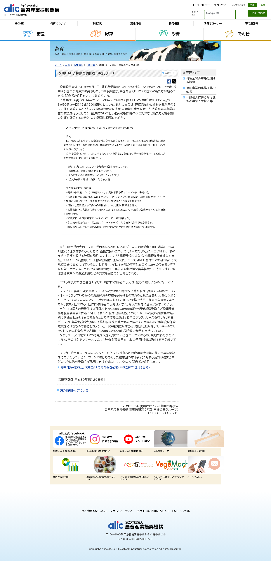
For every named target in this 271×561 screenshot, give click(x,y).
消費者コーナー (213, 23)
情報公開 (97, 23)
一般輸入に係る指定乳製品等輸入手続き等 (201, 99)
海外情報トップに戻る (74, 390)
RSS (175, 511)
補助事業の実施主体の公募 (201, 89)
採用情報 (174, 23)
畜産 (41, 34)
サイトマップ (220, 5)
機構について (58, 23)
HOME (19, 23)
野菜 (109, 34)
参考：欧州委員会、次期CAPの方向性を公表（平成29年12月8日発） (105, 367)
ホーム (58, 65)
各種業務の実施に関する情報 (201, 80)
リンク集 (185, 511)
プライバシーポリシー (122, 511)
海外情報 (78, 65)
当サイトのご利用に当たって (153, 511)
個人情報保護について (94, 511)
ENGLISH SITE (201, 5)
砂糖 (175, 34)
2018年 (91, 65)
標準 (252, 5)
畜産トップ (193, 72)
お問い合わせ (257, 13)
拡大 (263, 5)
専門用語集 (251, 23)
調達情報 (135, 23)
